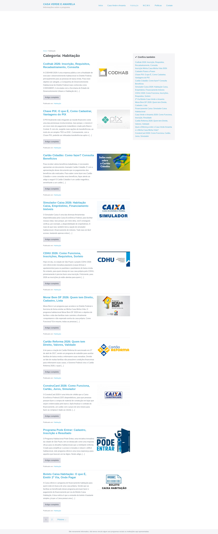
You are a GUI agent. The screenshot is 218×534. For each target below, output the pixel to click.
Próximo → (61, 519)
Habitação (134, 5)
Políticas (158, 5)
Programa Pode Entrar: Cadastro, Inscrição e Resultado (64, 431)
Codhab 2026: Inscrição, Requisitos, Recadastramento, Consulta (66, 65)
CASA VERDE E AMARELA (59, 4)
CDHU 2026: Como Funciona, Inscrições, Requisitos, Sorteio (63, 255)
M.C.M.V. (146, 5)
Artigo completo (53, 98)
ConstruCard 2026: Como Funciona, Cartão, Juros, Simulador (66, 387)
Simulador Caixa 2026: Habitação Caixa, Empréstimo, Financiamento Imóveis (65, 206)
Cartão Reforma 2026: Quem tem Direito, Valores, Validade (64, 343)
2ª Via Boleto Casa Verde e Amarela (149, 99)
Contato (169, 5)
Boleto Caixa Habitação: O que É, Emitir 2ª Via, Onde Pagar (64, 476)
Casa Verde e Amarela (116, 5)
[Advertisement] (109, 28)
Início (101, 5)
